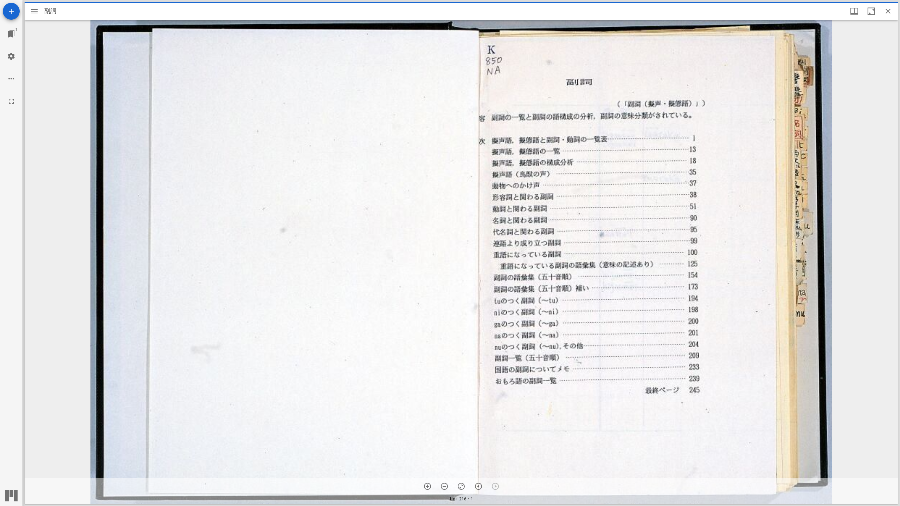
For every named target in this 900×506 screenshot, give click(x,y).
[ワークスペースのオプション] (11, 78)
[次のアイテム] (478, 486)
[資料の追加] (11, 11)
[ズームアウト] (444, 486)
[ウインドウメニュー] (854, 11)
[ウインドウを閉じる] (888, 11)
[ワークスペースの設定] (11, 56)
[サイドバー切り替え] (34, 11)
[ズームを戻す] (461, 486)
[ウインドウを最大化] (871, 11)
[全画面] (11, 101)
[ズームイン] (427, 486)
